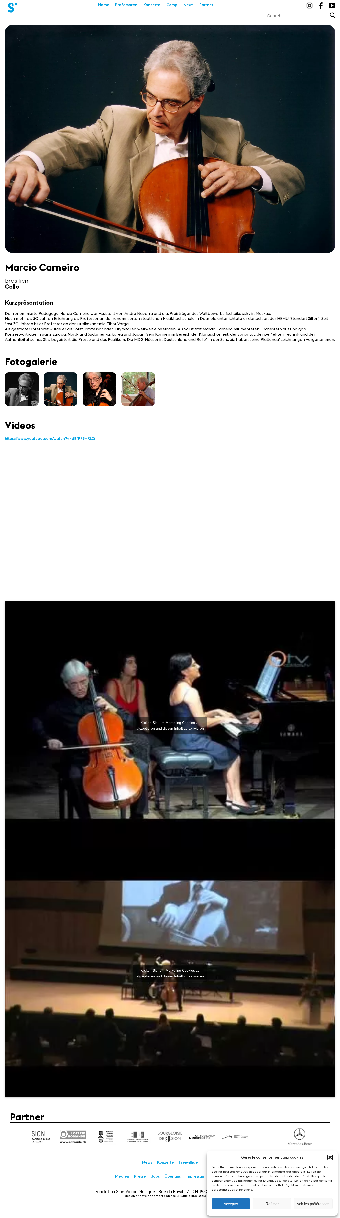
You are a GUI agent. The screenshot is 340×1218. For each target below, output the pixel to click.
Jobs (155, 1176)
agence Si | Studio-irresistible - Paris (190, 1196)
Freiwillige (188, 1162)
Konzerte (151, 5)
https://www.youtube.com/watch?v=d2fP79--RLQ (50, 439)
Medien (122, 1176)
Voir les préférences (313, 1204)
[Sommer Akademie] (11, 6)
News (188, 5)
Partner (206, 5)
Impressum (195, 1176)
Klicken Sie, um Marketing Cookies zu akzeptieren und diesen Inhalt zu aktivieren (170, 725)
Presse (140, 1176)
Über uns (173, 1176)
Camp (171, 5)
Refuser (272, 1204)
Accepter (231, 1204)
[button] (330, 1157)
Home (103, 5)
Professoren (126, 5)
